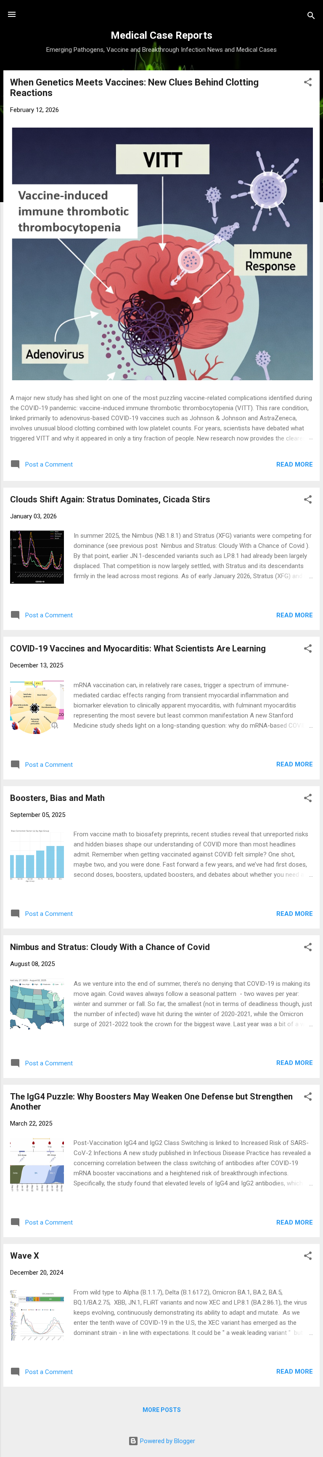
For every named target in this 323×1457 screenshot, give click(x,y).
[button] (308, 83)
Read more (294, 464)
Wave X (24, 1256)
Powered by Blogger (166, 1441)
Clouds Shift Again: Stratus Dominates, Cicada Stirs (110, 499)
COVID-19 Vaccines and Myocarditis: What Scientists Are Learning (138, 648)
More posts (162, 1409)
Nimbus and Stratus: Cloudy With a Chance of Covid (110, 947)
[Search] (311, 17)
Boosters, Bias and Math (57, 798)
